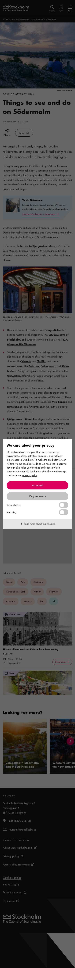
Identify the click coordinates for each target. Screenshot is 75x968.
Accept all (37, 485)
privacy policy (29, 475)
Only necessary (37, 496)
